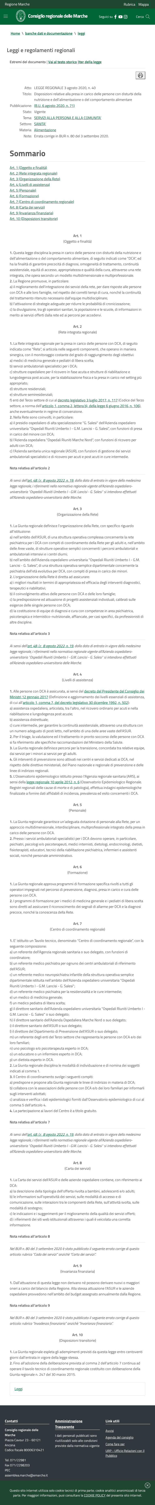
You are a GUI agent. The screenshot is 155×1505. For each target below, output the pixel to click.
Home (15, 33)
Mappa (143, 4)
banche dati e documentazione (48, 33)
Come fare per (115, 1444)
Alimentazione (45, 130)
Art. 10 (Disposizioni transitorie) (34, 218)
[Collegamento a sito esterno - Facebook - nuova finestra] (115, 16)
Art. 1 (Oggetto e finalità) (28, 167)
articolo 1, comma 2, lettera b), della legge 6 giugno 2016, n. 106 (90, 406)
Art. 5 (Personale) (23, 190)
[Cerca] (147, 16)
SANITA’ (40, 124)
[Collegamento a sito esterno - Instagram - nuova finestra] (125, 16)
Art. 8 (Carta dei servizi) (27, 207)
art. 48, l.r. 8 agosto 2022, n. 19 (50, 480)
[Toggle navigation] (5, 16)
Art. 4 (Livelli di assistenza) (30, 184)
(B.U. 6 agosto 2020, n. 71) (54, 105)
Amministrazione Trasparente (68, 1423)
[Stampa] (140, 75)
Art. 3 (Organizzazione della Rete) (35, 179)
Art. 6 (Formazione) (24, 196)
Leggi (19, 1389)
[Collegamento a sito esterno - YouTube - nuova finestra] (120, 16)
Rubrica (129, 4)
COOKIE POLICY (95, 1495)
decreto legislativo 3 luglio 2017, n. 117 (88, 400)
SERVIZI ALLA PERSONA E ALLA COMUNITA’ (67, 118)
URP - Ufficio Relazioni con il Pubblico (125, 1453)
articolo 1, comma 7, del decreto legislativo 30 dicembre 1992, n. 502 (75, 702)
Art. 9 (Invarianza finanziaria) (31, 213)
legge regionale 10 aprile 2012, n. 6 (53, 782)
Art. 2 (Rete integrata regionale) (33, 173)
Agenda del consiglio (119, 1437)
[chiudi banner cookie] (147, 1485)
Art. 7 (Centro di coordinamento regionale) (42, 201)
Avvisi (110, 1430)
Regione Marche (17, 4)
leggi (81, 33)
